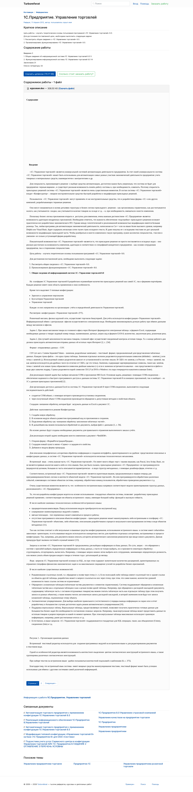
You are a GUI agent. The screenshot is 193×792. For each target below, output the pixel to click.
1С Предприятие (107, 722)
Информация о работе (57, 697)
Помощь (144, 3)
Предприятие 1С (82, 763)
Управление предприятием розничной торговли (143, 765)
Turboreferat (42, 784)
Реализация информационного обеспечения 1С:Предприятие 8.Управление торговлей (57, 721)
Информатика (42, 12)
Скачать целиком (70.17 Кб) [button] (39, 74)
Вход (135, 3)
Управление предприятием (112, 726)
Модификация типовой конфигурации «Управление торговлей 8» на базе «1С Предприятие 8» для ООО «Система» (59, 735)
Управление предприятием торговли (43, 763)
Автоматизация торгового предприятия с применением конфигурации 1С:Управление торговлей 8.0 (54, 714)
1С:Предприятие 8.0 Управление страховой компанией (127, 712)
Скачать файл (66, 88)
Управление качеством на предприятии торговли (124, 717)
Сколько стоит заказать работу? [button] (76, 74)
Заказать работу (159, 3)
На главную (28, 12)
